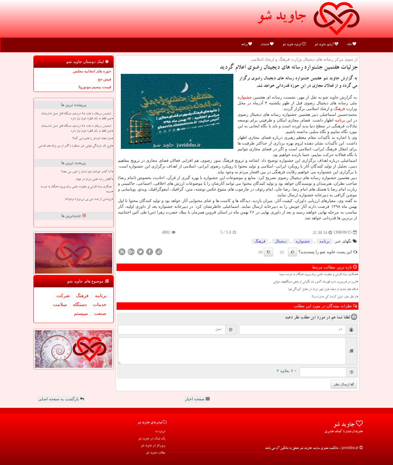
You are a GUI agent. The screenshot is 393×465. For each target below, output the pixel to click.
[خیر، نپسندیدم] (268, 252)
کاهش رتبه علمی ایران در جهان (93, 179)
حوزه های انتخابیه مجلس (92, 71)
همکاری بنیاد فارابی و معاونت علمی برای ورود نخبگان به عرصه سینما (317, 274)
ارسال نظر (342, 384)
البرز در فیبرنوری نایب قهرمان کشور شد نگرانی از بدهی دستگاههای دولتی (314, 282)
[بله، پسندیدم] (292, 252)
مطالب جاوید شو (155, 453)
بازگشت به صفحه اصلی (59, 399)
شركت (63, 295)
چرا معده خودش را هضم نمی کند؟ (91, 139)
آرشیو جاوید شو (324, 45)
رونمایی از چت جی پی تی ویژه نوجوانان (88, 199)
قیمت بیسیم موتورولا (94, 87)
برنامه (244, 45)
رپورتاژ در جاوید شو (153, 446)
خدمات (265, 45)
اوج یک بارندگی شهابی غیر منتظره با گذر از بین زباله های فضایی (74, 146)
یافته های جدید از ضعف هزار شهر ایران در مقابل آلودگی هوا (322, 289)
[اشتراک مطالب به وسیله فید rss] (122, 251)
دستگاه (80, 304)
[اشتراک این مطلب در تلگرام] (159, 251)
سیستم (81, 313)
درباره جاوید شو (292, 45)
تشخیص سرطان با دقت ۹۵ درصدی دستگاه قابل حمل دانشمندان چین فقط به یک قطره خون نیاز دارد (76, 116)
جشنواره (245, 97)
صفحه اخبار (195, 399)
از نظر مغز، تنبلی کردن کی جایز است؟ (334, 297)
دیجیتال (281, 241)
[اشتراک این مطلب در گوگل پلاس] (131, 251)
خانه (349, 45)
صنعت (100, 313)
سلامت (60, 304)
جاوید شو (281, 18)
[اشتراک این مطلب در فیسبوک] (150, 251)
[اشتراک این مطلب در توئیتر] (140, 251)
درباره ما (160, 432)
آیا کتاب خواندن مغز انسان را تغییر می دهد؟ (86, 172)
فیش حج (104, 79)
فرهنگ (339, 109)
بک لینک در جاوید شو (151, 439)
